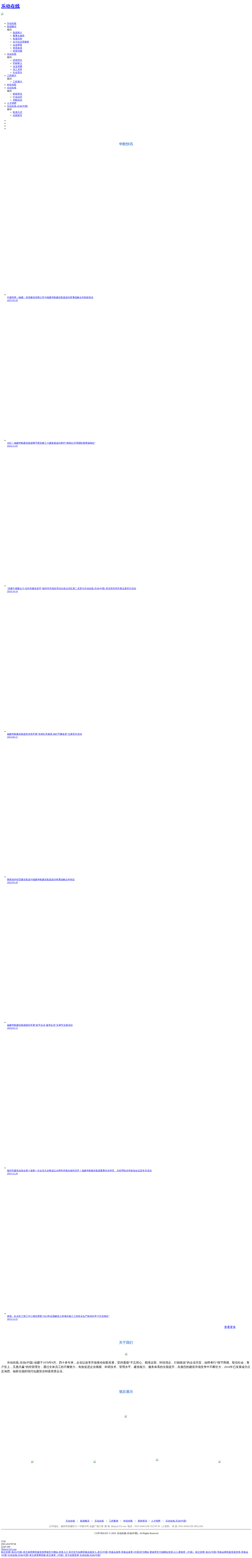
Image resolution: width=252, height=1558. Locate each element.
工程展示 (11, 75)
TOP (3, 1541)
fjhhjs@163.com (8, 1549)
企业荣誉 (17, 45)
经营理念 (17, 60)
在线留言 (17, 115)
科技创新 (11, 84)
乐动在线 (10, 6)
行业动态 (17, 97)
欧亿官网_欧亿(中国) (11, 1552)
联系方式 (17, 112)
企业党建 (17, 66)
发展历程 (17, 38)
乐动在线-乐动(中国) (17, 106)
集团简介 (17, 32)
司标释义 (17, 63)
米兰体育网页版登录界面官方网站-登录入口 (45, 1552)
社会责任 (17, 72)
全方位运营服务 (21, 42)
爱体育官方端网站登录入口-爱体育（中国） (172, 1552)
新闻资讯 (17, 94)
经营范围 (17, 51)
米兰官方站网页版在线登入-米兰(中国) (88, 1552)
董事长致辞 (18, 35)
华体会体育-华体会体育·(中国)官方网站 (129, 1552)
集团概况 (11, 26)
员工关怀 (17, 69)
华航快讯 (17, 100)
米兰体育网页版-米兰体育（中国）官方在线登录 (54, 1555)
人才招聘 (11, 103)
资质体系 (17, 48)
